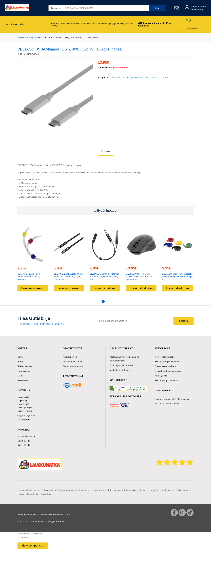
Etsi (157, 8)
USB (146, 77)
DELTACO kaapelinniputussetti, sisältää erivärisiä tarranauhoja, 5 (177, 277)
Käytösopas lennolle (164, 357)
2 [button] (107, 301)
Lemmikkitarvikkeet (136, 490)
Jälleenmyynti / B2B (72, 361)
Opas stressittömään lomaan (168, 371)
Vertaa (40, 261)
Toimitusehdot (24, 371)
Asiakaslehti (23, 380)
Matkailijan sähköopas (120, 370)
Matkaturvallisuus (67, 490)
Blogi (188, 20)
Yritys (20, 357)
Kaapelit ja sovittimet (133, 77)
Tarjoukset (46, 494)
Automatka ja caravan (29, 490)
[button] (26, 261)
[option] (55, 96)
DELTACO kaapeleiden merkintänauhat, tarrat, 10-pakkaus (30, 277)
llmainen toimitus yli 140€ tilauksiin (172, 399)
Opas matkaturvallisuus (166, 366)
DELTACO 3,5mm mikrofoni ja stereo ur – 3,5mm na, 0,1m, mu (104, 277)
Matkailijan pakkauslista (121, 365)
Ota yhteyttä (192, 28)
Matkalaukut (168, 490)
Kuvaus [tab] (105, 151)
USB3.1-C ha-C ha (159, 77)
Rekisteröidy (197, 9)
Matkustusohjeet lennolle (167, 361)
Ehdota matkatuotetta (73, 366)
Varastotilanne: (105, 67)
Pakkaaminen (183, 490)
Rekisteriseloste (24, 366)
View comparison (32, 545)
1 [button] (103, 301)
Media (20, 375)
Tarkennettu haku (61, 514)
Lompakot (153, 490)
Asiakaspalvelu (70, 357)
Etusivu (21, 37)
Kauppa (31, 37)
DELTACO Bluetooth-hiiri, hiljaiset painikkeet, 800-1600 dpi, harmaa (140, 277)
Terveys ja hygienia (28, 494)
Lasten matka (116, 490)
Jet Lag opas (161, 375)
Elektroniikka (115, 77)
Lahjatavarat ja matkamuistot (93, 490)
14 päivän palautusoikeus (167, 403)
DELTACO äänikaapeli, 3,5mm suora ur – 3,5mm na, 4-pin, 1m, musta (68, 277)
